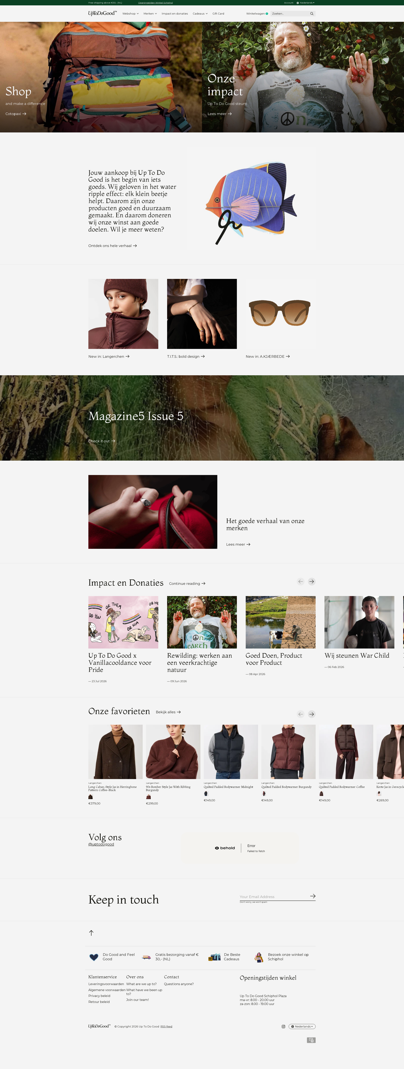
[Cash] (311, 1041)
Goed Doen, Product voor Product (274, 658)
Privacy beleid (99, 996)
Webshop (129, 13)
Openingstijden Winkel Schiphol (155, 2)
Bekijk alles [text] (168, 713)
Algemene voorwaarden (107, 990)
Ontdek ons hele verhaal (110, 246)
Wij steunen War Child (356, 655)
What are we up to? (141, 984)
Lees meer (217, 114)
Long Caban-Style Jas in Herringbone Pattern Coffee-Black (112, 788)
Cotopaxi (13, 114)
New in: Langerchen (106, 356)
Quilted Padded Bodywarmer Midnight (228, 787)
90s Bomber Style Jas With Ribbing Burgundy (168, 788)
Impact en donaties (175, 13)
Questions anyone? (179, 984)
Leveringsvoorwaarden (106, 984)
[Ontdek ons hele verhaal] (251, 198)
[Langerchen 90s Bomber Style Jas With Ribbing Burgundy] (173, 752)
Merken (149, 13)
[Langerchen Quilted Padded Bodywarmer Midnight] (231, 752)
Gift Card (218, 13)
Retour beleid (99, 1002)
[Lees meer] (152, 512)
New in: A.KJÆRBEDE (265, 356)
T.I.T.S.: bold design (183, 356)
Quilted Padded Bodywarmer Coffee (342, 787)
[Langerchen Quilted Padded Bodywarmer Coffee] (346, 752)
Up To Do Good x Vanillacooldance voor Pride (119, 662)
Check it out (99, 441)
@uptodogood (101, 844)
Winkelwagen (258, 13)
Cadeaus (199, 13)
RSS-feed (166, 1026)
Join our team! (137, 1000)
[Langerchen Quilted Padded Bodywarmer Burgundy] (288, 752)
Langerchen (94, 783)
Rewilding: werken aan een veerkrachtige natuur (199, 662)
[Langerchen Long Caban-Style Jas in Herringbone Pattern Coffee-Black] (115, 752)
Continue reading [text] (185, 584)
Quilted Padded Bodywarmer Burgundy (286, 787)
